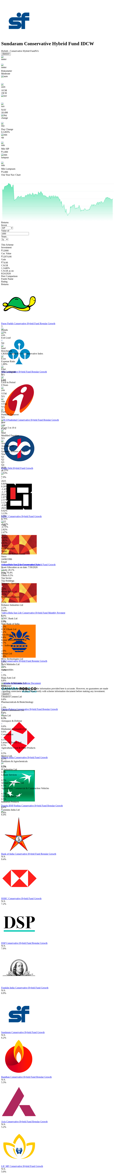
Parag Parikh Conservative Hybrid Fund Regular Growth (28, 323)
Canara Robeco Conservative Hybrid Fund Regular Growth (29, 709)
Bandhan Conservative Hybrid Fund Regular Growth (26, 1077)
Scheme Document (31, 683)
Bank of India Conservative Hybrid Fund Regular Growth (28, 854)
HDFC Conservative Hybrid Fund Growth (21, 516)
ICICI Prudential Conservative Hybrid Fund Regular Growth (30, 420)
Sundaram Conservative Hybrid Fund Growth (23, 1032)
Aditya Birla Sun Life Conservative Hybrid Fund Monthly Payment (33, 613)
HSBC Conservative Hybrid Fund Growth (21, 898)
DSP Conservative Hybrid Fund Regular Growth (24, 943)
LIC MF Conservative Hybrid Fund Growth (22, 1166)
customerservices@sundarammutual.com (20, 564)
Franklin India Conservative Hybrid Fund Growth (24, 987)
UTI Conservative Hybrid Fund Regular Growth (24, 661)
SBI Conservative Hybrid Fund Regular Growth (24, 371)
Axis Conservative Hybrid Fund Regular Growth (24, 1121)
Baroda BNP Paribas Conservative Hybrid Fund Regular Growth (32, 805)
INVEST (6, 54)
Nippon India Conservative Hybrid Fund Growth (24, 757)
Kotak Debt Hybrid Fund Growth (17, 468)
